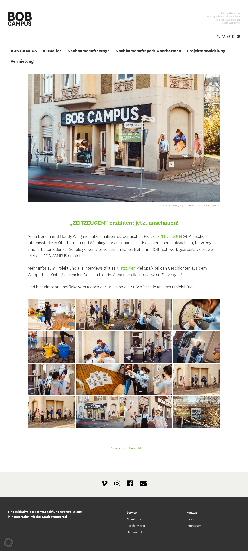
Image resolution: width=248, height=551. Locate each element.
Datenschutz (135, 532)
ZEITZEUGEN (171, 236)
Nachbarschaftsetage (88, 50)
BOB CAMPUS (24, 50)
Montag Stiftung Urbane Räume (58, 512)
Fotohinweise (136, 526)
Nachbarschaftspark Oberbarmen (148, 50)
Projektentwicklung (206, 50)
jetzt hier (126, 268)
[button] (8, 542)
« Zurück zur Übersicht (124, 448)
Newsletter (134, 519)
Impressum (194, 526)
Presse (191, 519)
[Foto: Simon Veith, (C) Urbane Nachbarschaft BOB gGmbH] (52, 314)
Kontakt (192, 513)
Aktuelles (52, 50)
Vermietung (22, 61)
